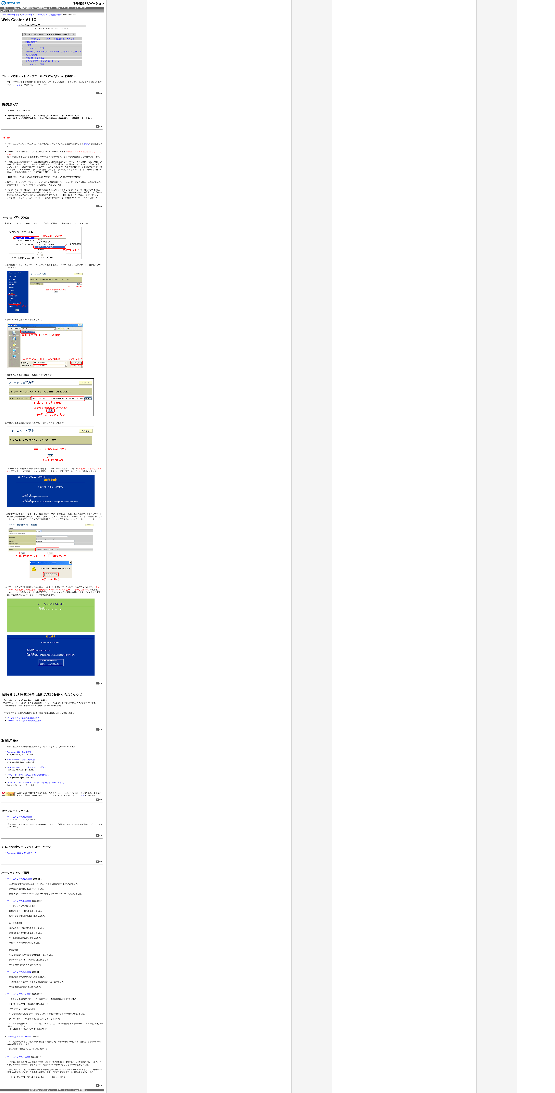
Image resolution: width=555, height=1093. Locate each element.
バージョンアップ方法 (34, 48)
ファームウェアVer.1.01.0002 (19, 972)
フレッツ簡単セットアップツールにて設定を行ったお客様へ (50, 39)
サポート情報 (13, 15)
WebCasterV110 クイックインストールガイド (26, 767)
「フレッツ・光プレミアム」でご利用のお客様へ (28, 775)
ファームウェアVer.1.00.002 (18, 1057)
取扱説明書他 (31, 55)
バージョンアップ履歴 (34, 64)
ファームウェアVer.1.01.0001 (19, 994)
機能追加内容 (31, 42)
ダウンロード (27, 15)
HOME (3, 15)
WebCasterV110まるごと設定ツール (22, 853)
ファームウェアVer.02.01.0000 (19, 879)
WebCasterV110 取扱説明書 (19, 752)
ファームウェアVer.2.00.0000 (19, 901)
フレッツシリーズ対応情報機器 (47, 15)
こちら (17, 85)
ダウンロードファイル (34, 58)
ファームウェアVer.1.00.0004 (19, 1037)
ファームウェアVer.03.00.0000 (19, 817)
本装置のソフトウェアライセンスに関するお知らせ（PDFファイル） (36, 782)
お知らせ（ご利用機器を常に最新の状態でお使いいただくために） (53, 51)
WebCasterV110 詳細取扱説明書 (21, 759)
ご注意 (28, 45)
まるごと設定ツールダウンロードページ (42, 61)
